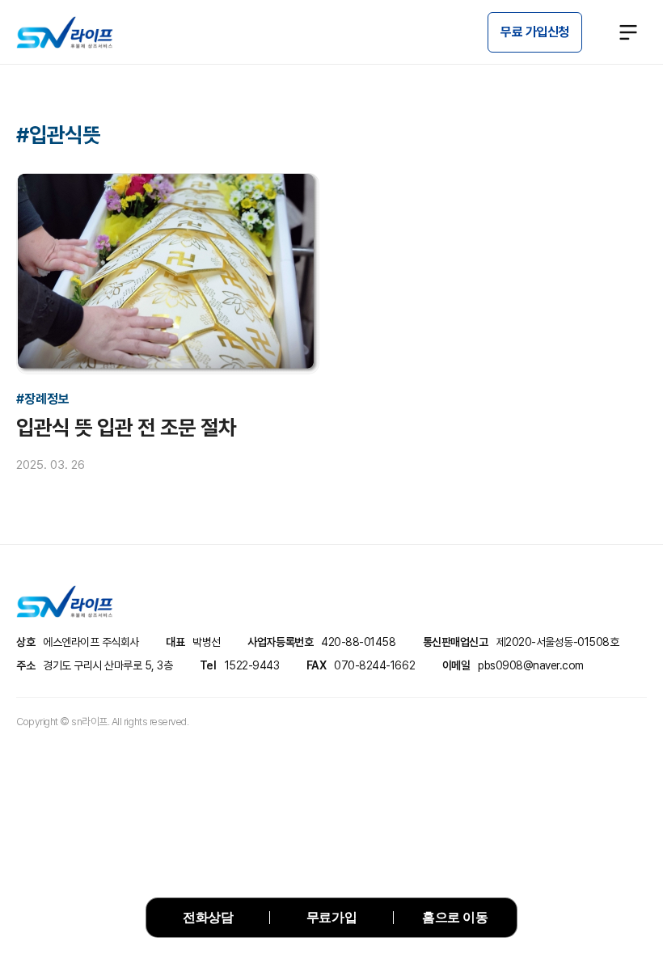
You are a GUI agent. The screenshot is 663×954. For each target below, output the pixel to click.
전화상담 (208, 917)
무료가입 (331, 917)
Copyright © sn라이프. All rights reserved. (102, 722)
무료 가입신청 (534, 32)
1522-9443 (252, 665)
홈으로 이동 (455, 917)
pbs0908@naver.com (531, 665)
